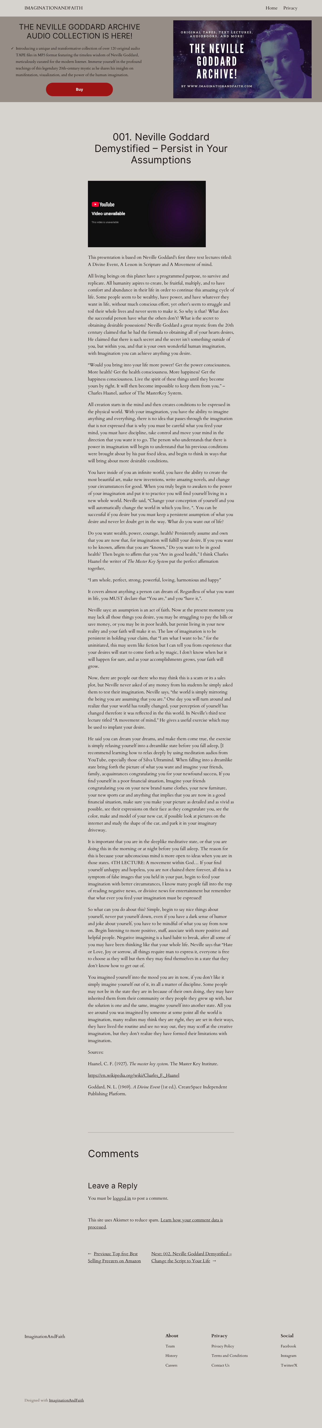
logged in (122, 1198)
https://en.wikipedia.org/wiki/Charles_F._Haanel (133, 1075)
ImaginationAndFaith (54, 8)
